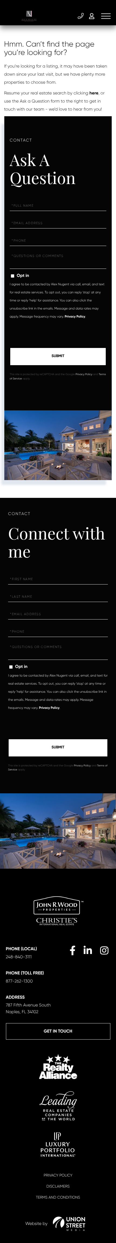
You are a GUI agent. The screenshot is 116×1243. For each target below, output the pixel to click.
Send (58, 356)
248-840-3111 (81, 16)
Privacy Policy (75, 317)
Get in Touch (58, 1031)
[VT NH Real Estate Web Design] (69, 1224)
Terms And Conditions (58, 1197)
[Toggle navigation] (106, 16)
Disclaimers (58, 1186)
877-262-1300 (19, 981)
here (94, 93)
